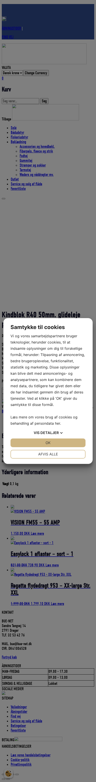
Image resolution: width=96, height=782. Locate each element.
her (57, 423)
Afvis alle (48, 454)
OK (48, 442)
